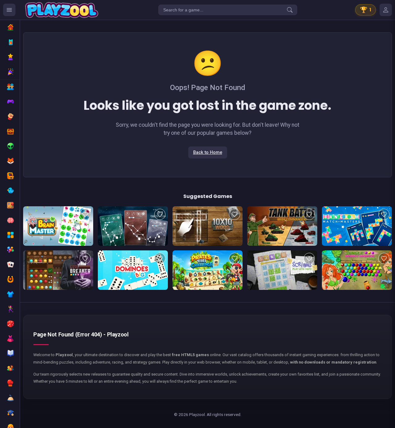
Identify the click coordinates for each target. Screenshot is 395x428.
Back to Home (207, 152)
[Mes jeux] (386, 10)
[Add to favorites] (85, 214)
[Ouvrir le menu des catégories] (9, 10)
